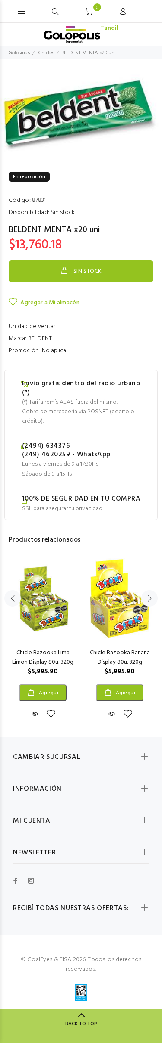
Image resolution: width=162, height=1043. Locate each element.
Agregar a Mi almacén (49, 303)
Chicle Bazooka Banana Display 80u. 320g (120, 657)
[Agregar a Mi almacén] (51, 714)
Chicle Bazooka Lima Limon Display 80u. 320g (42, 657)
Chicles (46, 53)
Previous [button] (12, 598)
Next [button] (149, 598)
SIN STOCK (87, 271)
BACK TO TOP (81, 1024)
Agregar (48, 693)
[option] (81, 114)
